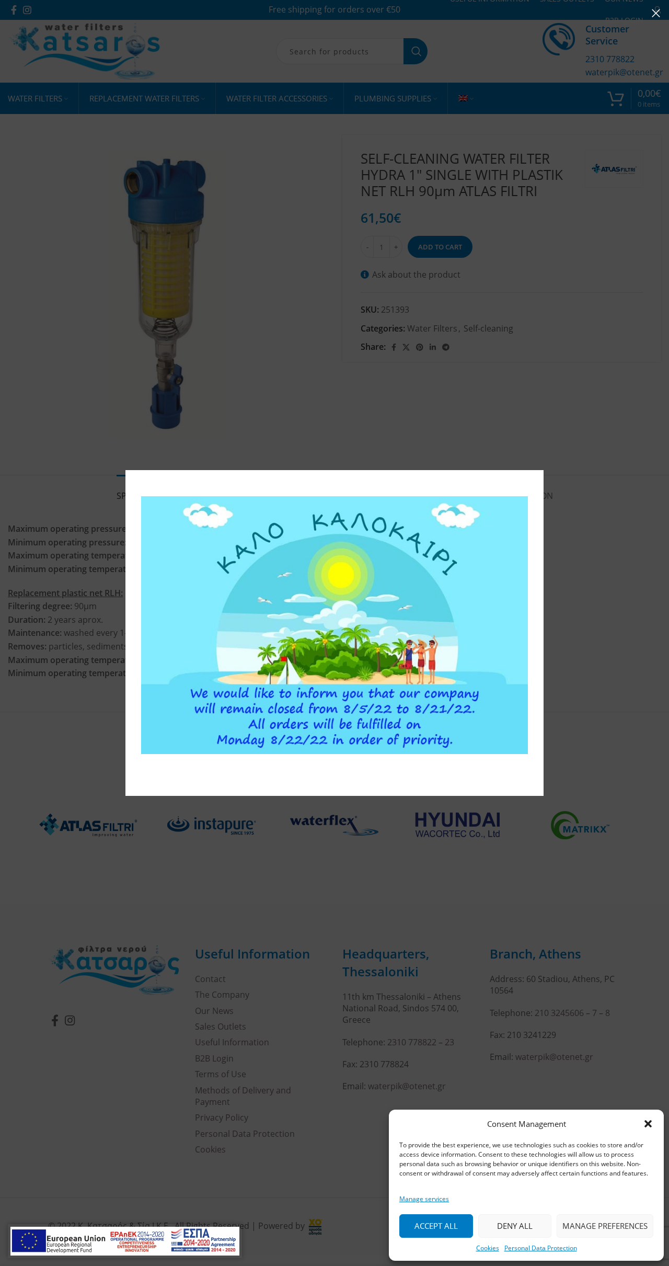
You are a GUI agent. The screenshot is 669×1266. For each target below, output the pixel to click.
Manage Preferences (605, 1226)
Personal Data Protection (540, 1248)
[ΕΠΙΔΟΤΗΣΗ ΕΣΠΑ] (124, 1241)
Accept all (436, 1226)
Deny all (515, 1226)
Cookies (487, 1248)
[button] (648, 1124)
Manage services (424, 1198)
